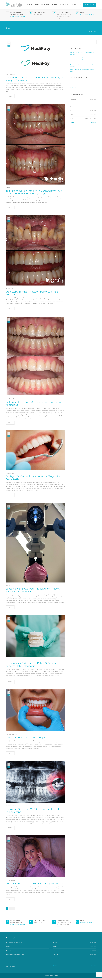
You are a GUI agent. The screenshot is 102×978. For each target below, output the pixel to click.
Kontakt (73, 4)
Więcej (10, 96)
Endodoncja (10, 958)
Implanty (8, 946)
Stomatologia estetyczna (14, 961)
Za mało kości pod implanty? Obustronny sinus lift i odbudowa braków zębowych (34, 192)
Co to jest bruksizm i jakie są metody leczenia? (34, 883)
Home (90, 31)
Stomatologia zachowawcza (15, 954)
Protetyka (9, 950)
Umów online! (89, 4)
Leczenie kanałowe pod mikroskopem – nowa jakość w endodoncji (33, 590)
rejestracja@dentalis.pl (87, 14)
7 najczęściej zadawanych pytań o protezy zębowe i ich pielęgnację (31, 664)
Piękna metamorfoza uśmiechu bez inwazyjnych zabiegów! (34, 403)
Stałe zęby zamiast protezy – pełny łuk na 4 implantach (32, 293)
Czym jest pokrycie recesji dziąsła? (26, 737)
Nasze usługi (45, 4)
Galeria (54, 4)
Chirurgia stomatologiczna (15, 942)
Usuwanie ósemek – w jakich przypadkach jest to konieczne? (34, 810)
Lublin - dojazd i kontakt (17, 16)
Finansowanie (64, 4)
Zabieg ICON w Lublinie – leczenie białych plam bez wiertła (34, 478)
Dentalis (29, 4)
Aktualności (75, 87)
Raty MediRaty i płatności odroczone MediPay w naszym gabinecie (34, 79)
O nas (37, 4)
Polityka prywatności (10, 966)
